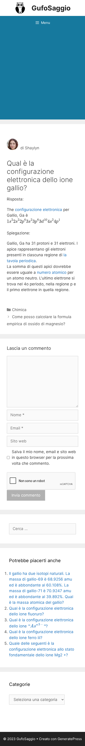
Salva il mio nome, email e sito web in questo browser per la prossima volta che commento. (44, 457)
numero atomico (51, 272)
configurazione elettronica (38, 209)
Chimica (19, 309)
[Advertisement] (42, 74)
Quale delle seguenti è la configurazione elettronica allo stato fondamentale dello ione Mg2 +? (41, 649)
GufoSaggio (51, 8)
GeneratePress (70, 739)
